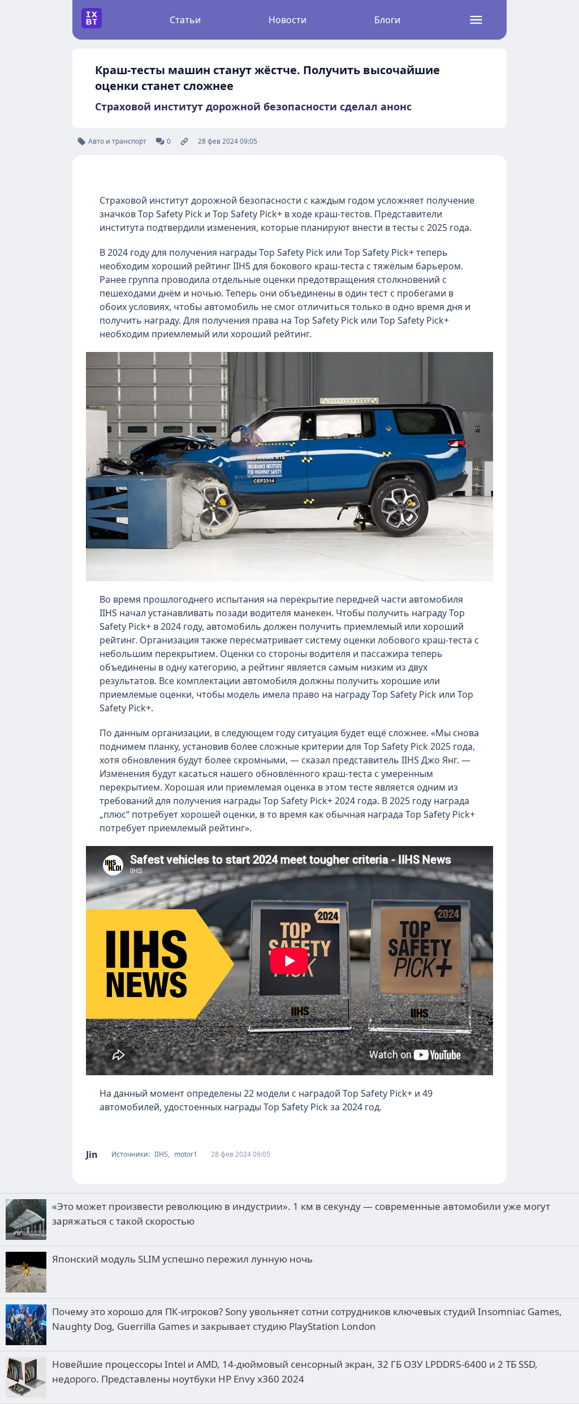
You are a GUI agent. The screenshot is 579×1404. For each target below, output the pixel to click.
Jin (92, 1154)
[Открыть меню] (476, 20)
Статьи (185, 20)
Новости (287, 20)
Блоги (387, 20)
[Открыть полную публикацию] (184, 141)
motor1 (185, 1154)
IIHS (161, 1154)
